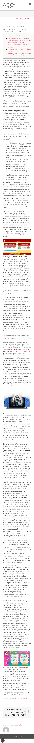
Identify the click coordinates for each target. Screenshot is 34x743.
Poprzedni (19, 18)
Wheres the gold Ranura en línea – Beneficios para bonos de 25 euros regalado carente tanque (19, 40)
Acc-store (6, 698)
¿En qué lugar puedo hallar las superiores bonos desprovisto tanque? (18, 46)
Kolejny (27, 18)
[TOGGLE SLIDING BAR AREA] (3, 740)
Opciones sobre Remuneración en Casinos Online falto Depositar (19, 54)
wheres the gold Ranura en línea (20, 351)
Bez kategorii (23, 698)
